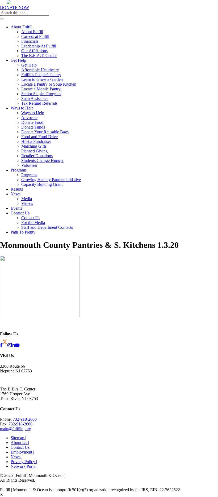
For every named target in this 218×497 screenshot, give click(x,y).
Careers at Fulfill (35, 36)
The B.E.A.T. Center (39, 55)
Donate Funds (33, 127)
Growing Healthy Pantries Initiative (51, 179)
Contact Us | (21, 447)
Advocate (29, 117)
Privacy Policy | (24, 461)
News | (16, 457)
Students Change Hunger (42, 160)
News (15, 194)
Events (16, 208)
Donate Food (32, 122)
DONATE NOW (14, 7)
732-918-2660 (20, 424)
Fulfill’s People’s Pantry (41, 74)
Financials (29, 41)
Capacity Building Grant (41, 184)
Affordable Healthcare (40, 70)
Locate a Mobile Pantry (41, 89)
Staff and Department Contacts (47, 227)
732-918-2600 (25, 419)
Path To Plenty (23, 232)
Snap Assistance (34, 98)
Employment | (22, 452)
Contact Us (20, 213)
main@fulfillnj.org (15, 428)
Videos (27, 203)
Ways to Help (22, 108)
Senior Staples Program (41, 93)
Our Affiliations (34, 51)
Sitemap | (18, 438)
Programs (19, 170)
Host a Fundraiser (36, 141)
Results (17, 189)
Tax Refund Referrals (39, 103)
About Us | (20, 442)
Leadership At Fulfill (38, 46)
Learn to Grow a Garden (42, 79)
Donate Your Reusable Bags (45, 132)
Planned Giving (34, 151)
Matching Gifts (34, 146)
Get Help (18, 60)
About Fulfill (21, 27)
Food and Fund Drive (39, 136)
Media (26, 198)
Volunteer (29, 165)
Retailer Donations (37, 155)
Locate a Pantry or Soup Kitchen (48, 84)
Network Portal (23, 466)
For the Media (33, 222)
